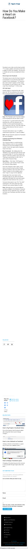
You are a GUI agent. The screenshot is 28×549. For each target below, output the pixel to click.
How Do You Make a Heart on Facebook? (14, 14)
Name (4, 493)
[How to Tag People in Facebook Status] (14, 422)
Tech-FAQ (15, 541)
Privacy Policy (14, 544)
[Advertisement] (13, 32)
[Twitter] (8, 344)
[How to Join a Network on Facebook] (14, 438)
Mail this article (15, 399)
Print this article (15, 400)
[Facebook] (4, 344)
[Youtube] (11, 344)
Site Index (21, 544)
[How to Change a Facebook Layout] (14, 453)
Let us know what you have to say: (12, 478)
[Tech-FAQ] (14, 3)
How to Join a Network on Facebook (13, 441)
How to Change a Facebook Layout (12, 460)
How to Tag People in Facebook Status (13, 428)
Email (4, 498)
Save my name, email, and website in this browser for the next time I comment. (14, 505)
